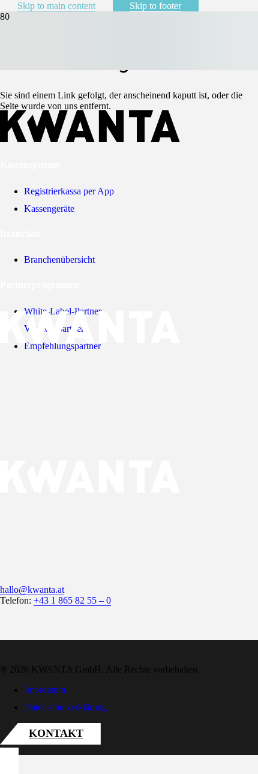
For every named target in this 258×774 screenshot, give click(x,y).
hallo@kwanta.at (32, 589)
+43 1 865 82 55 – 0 (72, 600)
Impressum (44, 690)
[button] (9, 761)
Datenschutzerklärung (65, 707)
